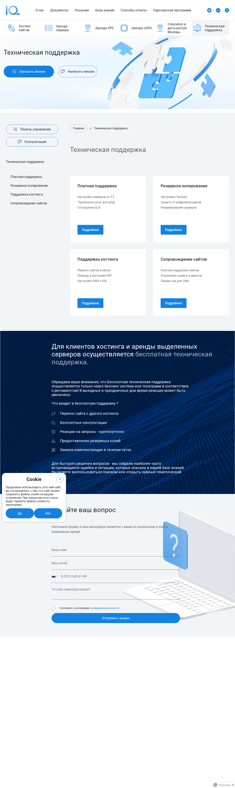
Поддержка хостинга (26, 194)
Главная (78, 128)
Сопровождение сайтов (28, 203)
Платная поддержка (26, 177)
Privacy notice (224, 785)
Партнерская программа (172, 10)
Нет (48, 513)
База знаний (104, 10)
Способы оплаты (134, 10)
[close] (233, 785)
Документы (59, 10)
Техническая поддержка (111, 128)
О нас (40, 10)
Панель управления (35, 129)
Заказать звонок (32, 71)
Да (20, 513)
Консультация (35, 142)
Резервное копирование (29, 185)
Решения (82, 10)
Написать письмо (81, 71)
